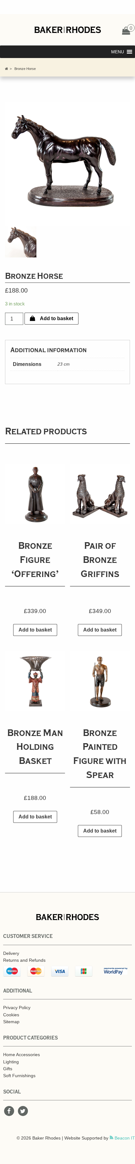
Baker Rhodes (67, 29)
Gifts (7, 1068)
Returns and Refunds (24, 960)
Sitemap (11, 1021)
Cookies (11, 1014)
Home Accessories (21, 1054)
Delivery (11, 953)
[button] (117, 51)
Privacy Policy (16, 1007)
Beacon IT (124, 1137)
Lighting (11, 1061)
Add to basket (56, 318)
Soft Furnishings (19, 1075)
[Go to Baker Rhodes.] (6, 69)
